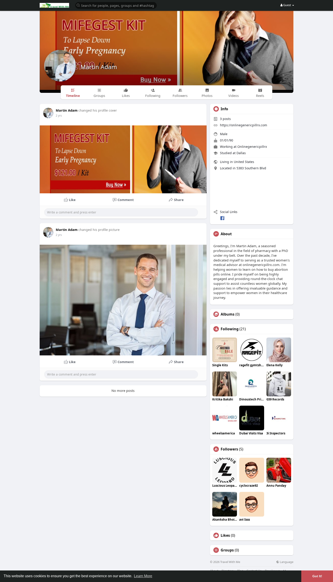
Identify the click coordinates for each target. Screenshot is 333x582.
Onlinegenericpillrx (252, 146)
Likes (225, 535)
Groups (227, 550)
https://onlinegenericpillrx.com (243, 125)
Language (286, 561)
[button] (116, 5)
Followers (229, 449)
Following (230, 329)
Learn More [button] (143, 576)
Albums (227, 314)
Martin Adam (98, 67)
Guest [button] (287, 5)
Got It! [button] (317, 576)
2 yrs (59, 115)
